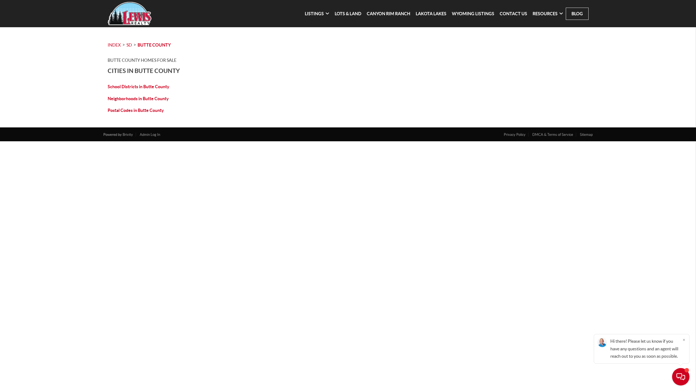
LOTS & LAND (348, 13)
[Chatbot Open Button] (680, 376)
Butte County (154, 44)
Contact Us (513, 13)
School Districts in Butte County (138, 86)
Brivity (128, 135)
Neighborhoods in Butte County (138, 98)
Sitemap (586, 135)
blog (577, 13)
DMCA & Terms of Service (552, 135)
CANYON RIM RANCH (388, 13)
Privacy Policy (515, 135)
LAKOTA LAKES (431, 13)
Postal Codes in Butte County (136, 110)
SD (129, 44)
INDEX (114, 44)
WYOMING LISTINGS (473, 13)
